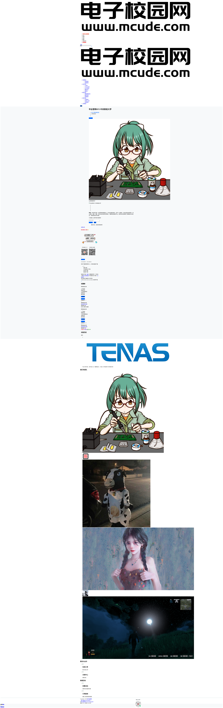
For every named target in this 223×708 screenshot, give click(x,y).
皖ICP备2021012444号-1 (86, 700)
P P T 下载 (93, 112)
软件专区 (84, 98)
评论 (84, 275)
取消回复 (90, 222)
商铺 (83, 36)
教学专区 (84, 92)
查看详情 (82, 298)
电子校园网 (89, 698)
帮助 (83, 39)
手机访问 (84, 40)
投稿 (81, 105)
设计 (83, 35)
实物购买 (84, 79)
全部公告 (83, 227)
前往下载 (90, 118)
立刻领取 (82, 296)
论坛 (83, 38)
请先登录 (87, 275)
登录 (88, 274)
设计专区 (84, 84)
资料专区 (97, 112)
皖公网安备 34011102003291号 (87, 701)
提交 (95, 222)
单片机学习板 (84, 304)
